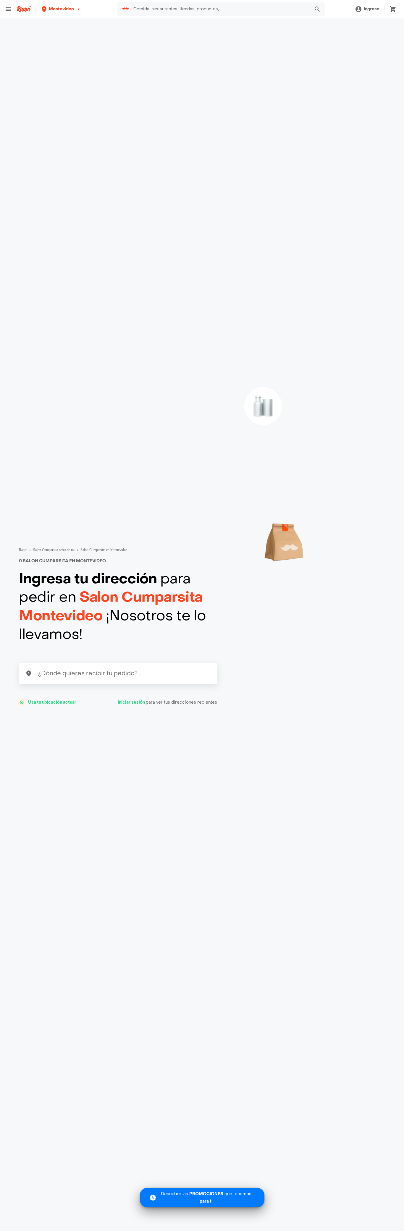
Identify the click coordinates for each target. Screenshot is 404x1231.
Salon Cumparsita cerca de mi (54, 550)
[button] (61, 9)
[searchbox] (220, 9)
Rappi (23, 550)
